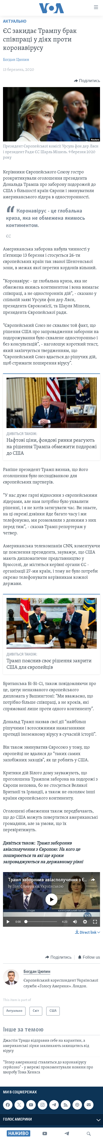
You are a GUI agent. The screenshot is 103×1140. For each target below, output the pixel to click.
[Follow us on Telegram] (54, 1105)
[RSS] (65, 1105)
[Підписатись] (89, 1105)
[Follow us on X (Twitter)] (19, 1105)
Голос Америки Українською (38, 887)
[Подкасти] (77, 1105)
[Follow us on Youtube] (31, 1105)
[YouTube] (44, 1134)
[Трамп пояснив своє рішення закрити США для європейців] (51, 623)
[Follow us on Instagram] (42, 1105)
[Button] (87, 81)
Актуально (14, 21)
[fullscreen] (95, 922)
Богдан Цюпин (16, 60)
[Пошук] (88, 1134)
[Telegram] (66, 1134)
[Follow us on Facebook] (7, 1105)
